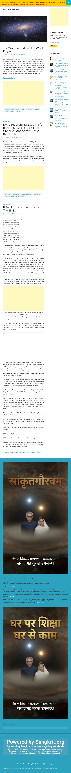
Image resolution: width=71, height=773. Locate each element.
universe (18, 111)
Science (33, 452)
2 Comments (16, 213)
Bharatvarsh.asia (22, 764)
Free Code (6, 45)
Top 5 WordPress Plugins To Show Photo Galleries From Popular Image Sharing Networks (61, 94)
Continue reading (9, 78)
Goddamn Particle (26, 194)
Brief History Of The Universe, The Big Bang (21, 208)
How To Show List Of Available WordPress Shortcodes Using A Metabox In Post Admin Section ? (61, 85)
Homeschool (7, 121)
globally (17, 2)
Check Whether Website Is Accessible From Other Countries (61, 65)
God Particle (15, 194)
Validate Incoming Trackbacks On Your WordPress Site (60, 58)
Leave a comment (20, 54)
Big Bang (7, 452)
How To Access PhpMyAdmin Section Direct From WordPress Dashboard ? (61, 118)
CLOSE (68, 2)
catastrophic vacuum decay (12, 109)
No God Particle (20, 196)
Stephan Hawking (9, 111)
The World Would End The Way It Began (23, 49)
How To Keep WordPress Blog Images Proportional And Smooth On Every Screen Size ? (61, 103)
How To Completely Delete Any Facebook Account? (60, 110)
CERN (23, 109)
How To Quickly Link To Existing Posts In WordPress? (61, 77)
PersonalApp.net (49, 764)
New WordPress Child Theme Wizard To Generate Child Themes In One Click (61, 125)
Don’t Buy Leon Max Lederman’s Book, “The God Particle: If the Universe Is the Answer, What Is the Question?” (22, 129)
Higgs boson (29, 109)
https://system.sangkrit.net (41, 582)
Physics (37, 109)
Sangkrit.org (40, 602)
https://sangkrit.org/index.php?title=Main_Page (13, 756)
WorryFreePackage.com (35, 764)
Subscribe (53, 45)
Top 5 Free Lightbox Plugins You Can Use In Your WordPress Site (61, 71)
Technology (6, 204)
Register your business (8, 2)
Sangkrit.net (11, 596)
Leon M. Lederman (9, 196)
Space (38, 452)
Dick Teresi (7, 194)
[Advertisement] (23, 93)
